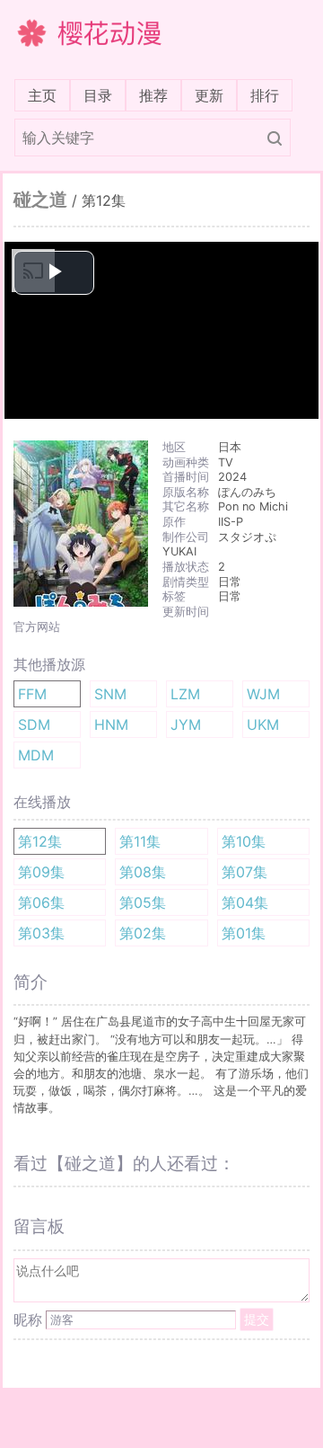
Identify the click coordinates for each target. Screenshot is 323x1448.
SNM (110, 694)
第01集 (244, 933)
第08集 (142, 872)
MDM (36, 755)
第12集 (40, 841)
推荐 (153, 95)
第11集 (140, 841)
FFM (32, 694)
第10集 (244, 841)
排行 (264, 95)
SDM (34, 724)
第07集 (244, 872)
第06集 (41, 902)
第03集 (41, 933)
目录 (97, 95)
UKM (263, 724)
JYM (185, 724)
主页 (46, 94)
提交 (256, 1319)
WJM (263, 694)
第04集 (245, 902)
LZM (185, 694)
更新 (209, 95)
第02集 (142, 933)
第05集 (142, 902)
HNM (111, 724)
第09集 (41, 872)
